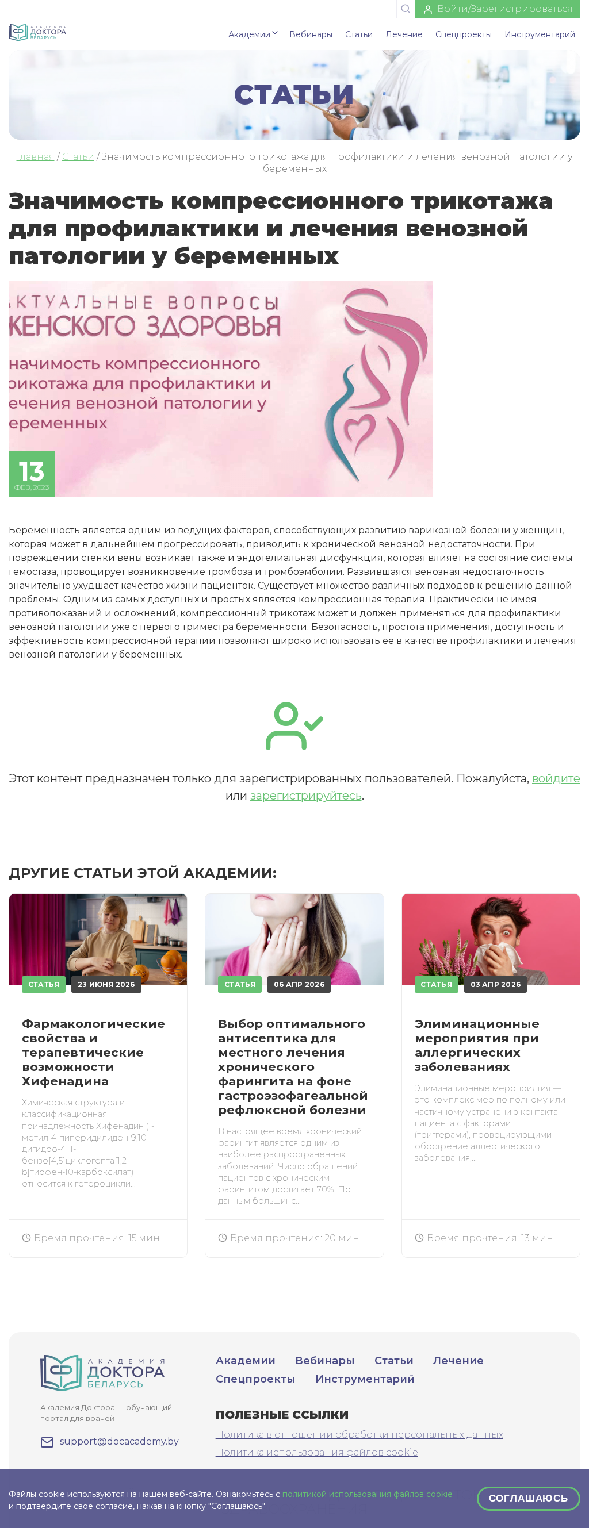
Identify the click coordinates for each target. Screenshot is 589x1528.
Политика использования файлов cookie (317, 1452)
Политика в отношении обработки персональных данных (359, 1434)
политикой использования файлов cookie (367, 1494)
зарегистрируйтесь (306, 796)
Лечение (404, 34)
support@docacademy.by (119, 1441)
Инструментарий (539, 34)
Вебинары (310, 34)
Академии (249, 34)
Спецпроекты (463, 34)
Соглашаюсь (529, 1498)
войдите (556, 778)
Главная (36, 156)
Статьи (359, 34)
